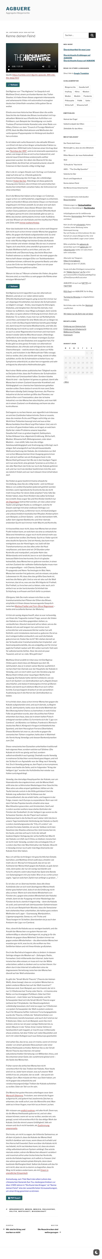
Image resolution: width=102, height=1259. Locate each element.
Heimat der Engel (70, 119)
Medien (28, 1209)
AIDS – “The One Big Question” (76, 169)
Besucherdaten (70, 200)
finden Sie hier (19, 181)
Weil (65, 160)
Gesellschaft (84, 87)
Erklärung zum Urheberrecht (75, 329)
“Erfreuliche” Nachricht (73, 164)
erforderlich (80, 225)
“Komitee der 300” (18, 151)
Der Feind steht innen (72, 143)
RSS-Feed (68, 291)
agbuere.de (84, 244)
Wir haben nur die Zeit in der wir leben (78, 314)
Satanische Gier (70, 174)
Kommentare (77, 216)
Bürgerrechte (16, 1209)
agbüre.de (84, 247)
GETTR (85, 283)
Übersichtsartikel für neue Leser (77, 49)
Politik (13, 1211)
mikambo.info (69, 250)
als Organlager (12, 502)
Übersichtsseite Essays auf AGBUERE (79, 61)
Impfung (68, 92)
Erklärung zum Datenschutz (75, 326)
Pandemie (88, 96)
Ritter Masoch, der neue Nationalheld (78, 155)
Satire (87, 100)
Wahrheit (89, 305)
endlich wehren (28, 1110)
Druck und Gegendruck (73, 178)
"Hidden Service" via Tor (75, 272)
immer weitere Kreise (29, 223)
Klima (77, 92)
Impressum (68, 335)
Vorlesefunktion (84, 205)
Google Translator (81, 73)
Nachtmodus (89, 208)
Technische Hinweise (72, 297)
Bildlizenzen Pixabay (72, 332)
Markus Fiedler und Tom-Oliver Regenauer (34, 606)
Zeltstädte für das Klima (73, 128)
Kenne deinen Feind (71, 183)
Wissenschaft (39, 1211)
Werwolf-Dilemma (14, 1095)
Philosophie (48, 1209)
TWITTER (68, 286)
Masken (86, 92)
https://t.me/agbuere (72, 261)
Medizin (37, 1209)
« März (66, 382)
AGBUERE (18, 8)
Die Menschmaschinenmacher (76, 188)
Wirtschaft (24, 1211)
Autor (31, 32)
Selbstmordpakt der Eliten (74, 124)
